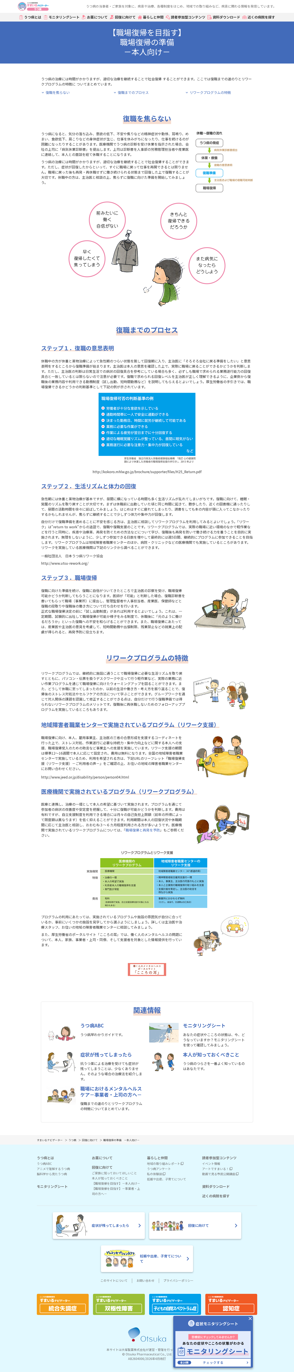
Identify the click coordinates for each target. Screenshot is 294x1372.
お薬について (97, 17)
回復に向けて (125, 17)
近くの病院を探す (261, 17)
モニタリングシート (64, 17)
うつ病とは (32, 17)
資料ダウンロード (226, 17)
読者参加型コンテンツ (188, 17)
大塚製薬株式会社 (134, 1349)
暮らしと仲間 (153, 17)
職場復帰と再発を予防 (142, 830)
